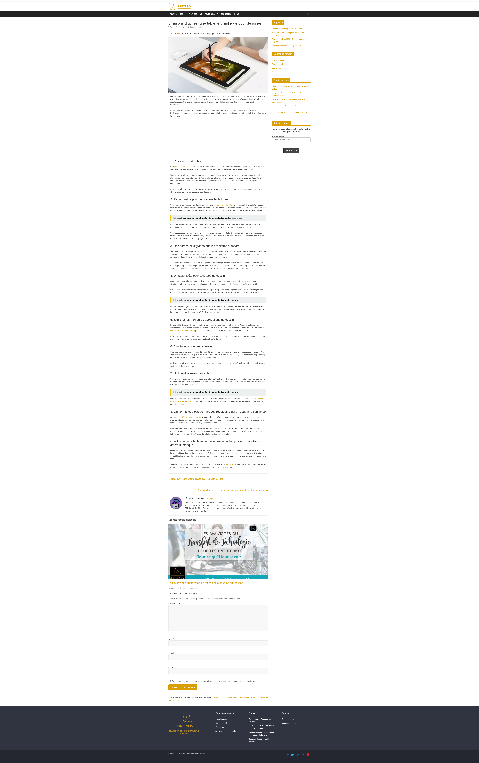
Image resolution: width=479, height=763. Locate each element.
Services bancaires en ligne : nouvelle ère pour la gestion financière (233, 490)
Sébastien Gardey (196, 27)
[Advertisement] (218, 137)
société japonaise (190, 417)
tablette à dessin (181, 166)
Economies (226, 14)
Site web (172, 667)
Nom (171, 639)
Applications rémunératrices (283, 72)
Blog (236, 14)
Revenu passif (211, 14)
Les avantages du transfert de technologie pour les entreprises (205, 582)
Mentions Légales (289, 723)
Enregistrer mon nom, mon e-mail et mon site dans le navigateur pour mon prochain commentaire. (213, 681)
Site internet (210, 499)
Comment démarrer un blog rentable (286, 46)
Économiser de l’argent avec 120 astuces (288, 29)
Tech (182, 14)
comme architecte (224, 205)
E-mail (171, 653)
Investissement (194, 14)
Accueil (173, 14)
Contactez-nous (288, 719)
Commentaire (174, 603)
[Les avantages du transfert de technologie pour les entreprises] (218, 525)
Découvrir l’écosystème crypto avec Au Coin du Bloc (195, 479)
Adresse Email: (278, 136)
